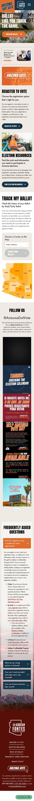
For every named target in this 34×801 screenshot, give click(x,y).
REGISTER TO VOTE (16, 742)
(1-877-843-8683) (19, 784)
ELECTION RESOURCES (17, 747)
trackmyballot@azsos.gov (18, 786)
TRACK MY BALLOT (16, 752)
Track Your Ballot (13, 253)
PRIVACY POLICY (18, 761)
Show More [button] (17, 510)
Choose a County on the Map (16, 238)
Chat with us (22, 797)
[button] (17, 351)
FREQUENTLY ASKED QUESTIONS (17, 757)
